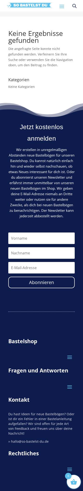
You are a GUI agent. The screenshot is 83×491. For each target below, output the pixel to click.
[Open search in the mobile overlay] (74, 6)
